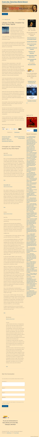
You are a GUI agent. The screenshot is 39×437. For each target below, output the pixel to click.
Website (3, 397)
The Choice (32, 225)
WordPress (9, 432)
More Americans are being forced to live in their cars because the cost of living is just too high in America (32, 200)
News (24, 19)
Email (3, 392)
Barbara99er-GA (7, 184)
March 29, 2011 (7, 19)
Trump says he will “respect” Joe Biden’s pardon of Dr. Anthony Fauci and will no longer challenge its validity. (32, 270)
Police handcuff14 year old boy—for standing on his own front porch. (32, 153)
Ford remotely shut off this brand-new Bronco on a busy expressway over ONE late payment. (31, 250)
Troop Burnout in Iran (33, 178)
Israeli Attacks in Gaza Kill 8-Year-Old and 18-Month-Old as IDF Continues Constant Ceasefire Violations (31, 264)
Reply (4, 180)
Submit (35, 130)
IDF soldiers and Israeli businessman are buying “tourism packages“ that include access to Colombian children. (31, 174)
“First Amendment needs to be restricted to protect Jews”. (32, 180)
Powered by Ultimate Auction (34, 436)
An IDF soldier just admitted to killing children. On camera (32, 274)
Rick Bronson (16, 132)
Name (3, 388)
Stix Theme (16, 432)
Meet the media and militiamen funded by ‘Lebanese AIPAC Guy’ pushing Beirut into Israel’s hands (31, 194)
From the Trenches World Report (15, 2)
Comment (4, 381)
